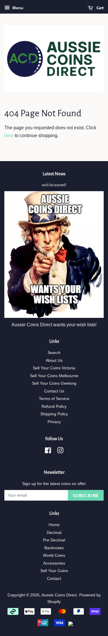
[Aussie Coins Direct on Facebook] (48, 451)
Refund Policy (54, 406)
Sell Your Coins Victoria (54, 368)
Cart (99, 7)
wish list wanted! (54, 185)
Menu (17, 7)
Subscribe (86, 495)
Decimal (54, 532)
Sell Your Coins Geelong (54, 383)
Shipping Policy (54, 414)
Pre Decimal (54, 540)
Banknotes (54, 548)
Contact (54, 578)
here (9, 135)
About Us (54, 360)
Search (54, 353)
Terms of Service (54, 399)
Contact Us (54, 391)
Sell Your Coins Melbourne (54, 376)
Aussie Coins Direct (59, 595)
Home (54, 525)
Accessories (54, 563)
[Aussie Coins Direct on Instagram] (60, 451)
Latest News (54, 173)
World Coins (54, 555)
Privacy (54, 422)
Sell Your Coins (54, 571)
